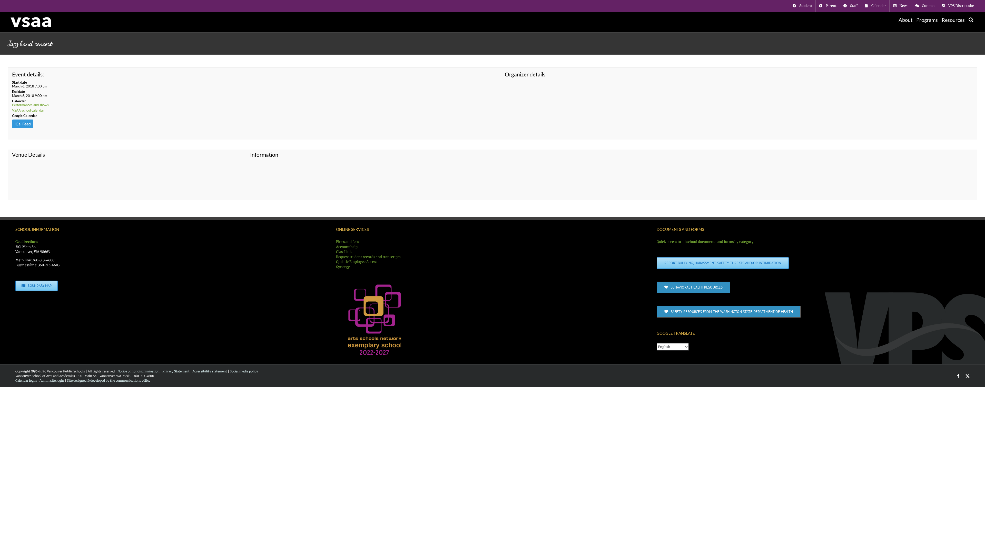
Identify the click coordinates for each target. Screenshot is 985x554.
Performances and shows (30, 105)
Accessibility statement (209, 371)
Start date (19, 82)
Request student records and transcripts (368, 257)
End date (18, 92)
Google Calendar (24, 116)
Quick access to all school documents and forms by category (705, 242)
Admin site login (52, 380)
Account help (347, 247)
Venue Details (28, 155)
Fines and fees (347, 242)
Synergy (343, 267)
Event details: (28, 74)
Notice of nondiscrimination (138, 371)
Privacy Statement (176, 371)
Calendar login (26, 380)
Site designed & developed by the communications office (108, 380)
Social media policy (244, 371)
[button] (971, 19)
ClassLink (344, 252)
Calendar (19, 101)
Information (264, 155)
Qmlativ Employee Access (356, 262)
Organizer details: (526, 74)
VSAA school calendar (28, 110)
